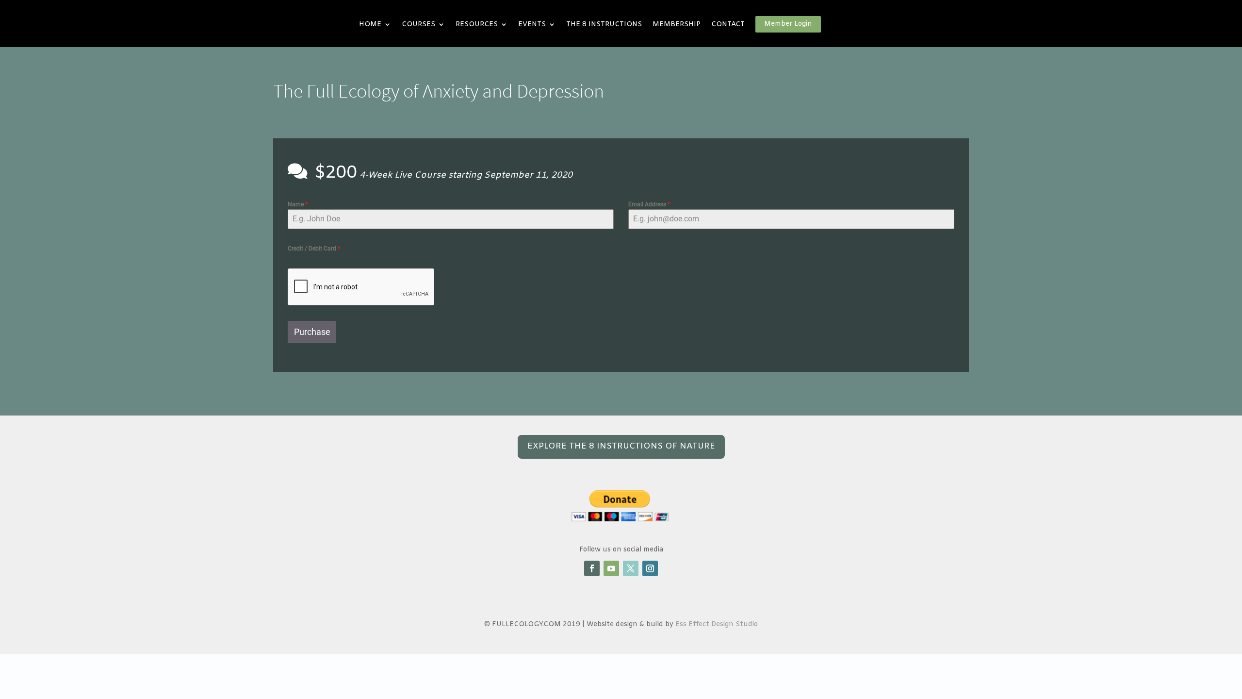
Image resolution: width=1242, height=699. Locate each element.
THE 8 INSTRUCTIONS (604, 24)
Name (298, 204)
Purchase (312, 332)
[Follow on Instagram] (650, 568)
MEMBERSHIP (677, 24)
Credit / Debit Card (314, 248)
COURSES (418, 24)
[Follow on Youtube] (611, 568)
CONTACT (728, 24)
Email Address (649, 204)
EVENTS (532, 24)
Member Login (788, 24)
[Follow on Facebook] (592, 568)
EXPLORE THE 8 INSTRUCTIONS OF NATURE (621, 446)
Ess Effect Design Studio (716, 624)
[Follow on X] (630, 568)
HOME (370, 24)
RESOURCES (477, 24)
